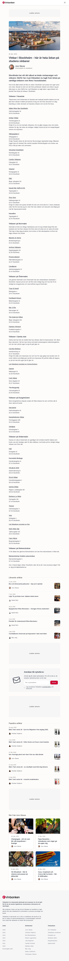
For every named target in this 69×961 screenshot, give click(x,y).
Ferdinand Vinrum (15, 298)
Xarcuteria (12, 407)
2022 (4, 940)
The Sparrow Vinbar (16, 317)
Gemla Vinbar (13, 487)
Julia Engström (29, 940)
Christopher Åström (31, 954)
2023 (4, 938)
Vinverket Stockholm (16, 150)
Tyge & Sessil (14, 288)
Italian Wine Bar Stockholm (18, 108)
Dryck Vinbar (13, 477)
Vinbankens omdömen (54, 932)
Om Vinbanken (52, 930)
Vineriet (11, 169)
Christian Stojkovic (30, 932)
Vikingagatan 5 (14, 134)
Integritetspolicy (52, 940)
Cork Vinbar (13, 378)
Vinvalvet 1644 (14, 468)
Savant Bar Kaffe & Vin (17, 188)
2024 (4, 935)
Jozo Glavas (28, 930)
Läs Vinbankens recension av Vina (19, 524)
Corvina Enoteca (14, 349)
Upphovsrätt (51, 943)
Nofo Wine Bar (14, 529)
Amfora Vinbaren (15, 247)
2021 (4, 943)
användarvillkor (46, 687)
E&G (10, 178)
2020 (4, 946)
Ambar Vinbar (13, 118)
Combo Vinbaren (15, 159)
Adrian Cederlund (30, 951)
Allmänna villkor (52, 938)
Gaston (11, 369)
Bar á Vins (12, 307)
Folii (10, 449)
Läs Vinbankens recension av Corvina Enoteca (23, 364)
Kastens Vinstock (15, 327)
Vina (10, 515)
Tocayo (11, 506)
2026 (4, 930)
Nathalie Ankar (29, 946)
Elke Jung (28, 948)
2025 (4, 932)
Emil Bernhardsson (30, 935)
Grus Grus (12, 197)
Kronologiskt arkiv (8, 948)
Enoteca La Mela (15, 496)
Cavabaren (12, 266)
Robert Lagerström (30, 938)
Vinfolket (12, 427)
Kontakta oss (51, 935)
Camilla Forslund (30, 943)
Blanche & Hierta (15, 238)
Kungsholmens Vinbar (16, 417)
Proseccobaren (14, 257)
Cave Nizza (13, 538)
